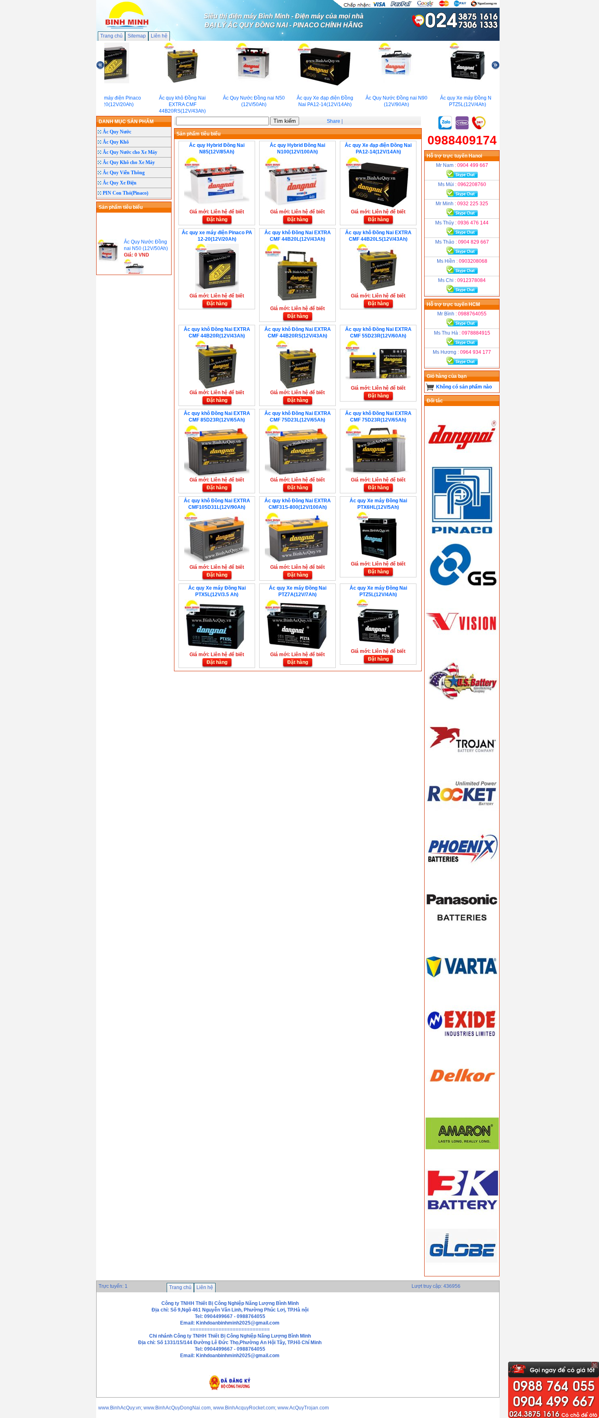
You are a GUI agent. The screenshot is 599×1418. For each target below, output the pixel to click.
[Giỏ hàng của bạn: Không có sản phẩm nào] (430, 387)
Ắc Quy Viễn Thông (124, 172)
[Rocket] (462, 819)
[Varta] (462, 989)
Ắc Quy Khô (116, 142)
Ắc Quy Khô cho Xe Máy (129, 162)
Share (333, 121)
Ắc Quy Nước (117, 132)
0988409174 (462, 140)
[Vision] (462, 649)
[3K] (462, 1216)
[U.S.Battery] (462, 705)
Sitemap (137, 36)
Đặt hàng (217, 219)
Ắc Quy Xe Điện (120, 183)
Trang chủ (111, 36)
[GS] (462, 592)
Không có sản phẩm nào (464, 387)
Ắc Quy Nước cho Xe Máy (130, 152)
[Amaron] (462, 1159)
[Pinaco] (462, 535)
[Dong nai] (462, 460)
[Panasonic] (462, 932)
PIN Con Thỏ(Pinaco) (125, 193)
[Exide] (462, 1046)
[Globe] (462, 1273)
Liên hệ (159, 36)
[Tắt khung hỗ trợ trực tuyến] (594, 1365)
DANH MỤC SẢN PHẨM (126, 121)
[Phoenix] (462, 876)
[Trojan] (462, 762)
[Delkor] (462, 1102)
